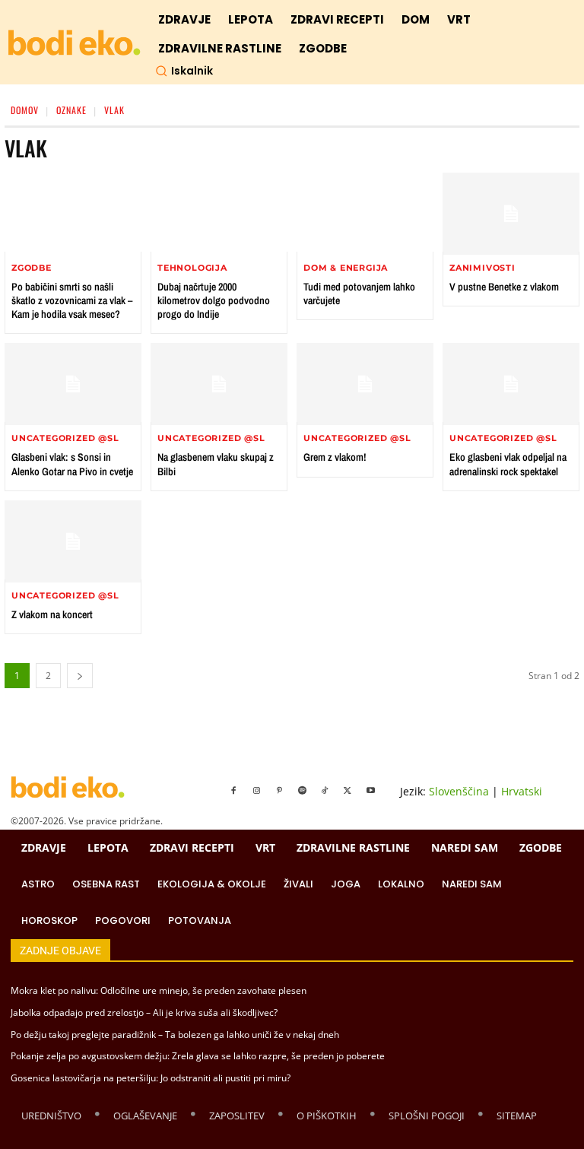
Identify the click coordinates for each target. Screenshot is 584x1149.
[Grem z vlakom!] (365, 384)
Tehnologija (192, 268)
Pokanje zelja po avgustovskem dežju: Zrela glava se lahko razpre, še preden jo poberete (198, 1055)
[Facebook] (233, 790)
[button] (184, 71)
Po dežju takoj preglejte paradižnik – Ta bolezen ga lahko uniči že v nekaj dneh (175, 1034)
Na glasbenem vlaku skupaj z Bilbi (215, 464)
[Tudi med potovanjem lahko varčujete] (365, 214)
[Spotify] (302, 790)
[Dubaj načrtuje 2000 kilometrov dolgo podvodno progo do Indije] (219, 214)
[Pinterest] (279, 790)
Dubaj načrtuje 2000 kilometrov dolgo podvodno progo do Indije (213, 300)
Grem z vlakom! (335, 457)
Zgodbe (31, 268)
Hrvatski (521, 791)
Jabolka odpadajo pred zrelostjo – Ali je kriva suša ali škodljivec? (144, 1012)
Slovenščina (459, 791)
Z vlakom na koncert (52, 614)
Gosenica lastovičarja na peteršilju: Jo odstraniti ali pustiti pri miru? (150, 1077)
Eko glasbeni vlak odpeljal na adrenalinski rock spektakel (508, 464)
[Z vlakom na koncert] (73, 541)
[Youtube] (370, 790)
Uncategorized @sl (65, 438)
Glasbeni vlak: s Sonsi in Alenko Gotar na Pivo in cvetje (72, 464)
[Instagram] (256, 790)
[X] (347, 790)
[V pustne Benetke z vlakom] (511, 214)
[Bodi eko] (74, 43)
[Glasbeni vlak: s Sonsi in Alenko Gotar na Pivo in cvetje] (73, 384)
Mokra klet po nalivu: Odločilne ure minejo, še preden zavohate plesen (158, 990)
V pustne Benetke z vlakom (504, 287)
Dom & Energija (345, 268)
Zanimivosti (482, 268)
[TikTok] (324, 790)
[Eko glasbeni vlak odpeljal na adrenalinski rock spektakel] (511, 384)
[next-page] (80, 675)
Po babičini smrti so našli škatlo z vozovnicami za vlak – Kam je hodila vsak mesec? (71, 300)
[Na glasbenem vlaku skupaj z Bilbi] (219, 384)
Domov (25, 109)
